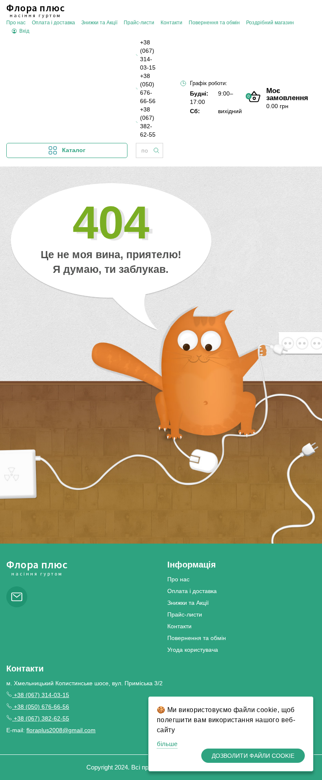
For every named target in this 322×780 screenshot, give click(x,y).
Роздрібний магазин (270, 23)
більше (167, 743)
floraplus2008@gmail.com (61, 730)
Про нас (16, 23)
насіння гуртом (35, 10)
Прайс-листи (139, 23)
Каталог (74, 150)
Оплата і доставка (53, 23)
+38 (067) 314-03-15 (148, 55)
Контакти (171, 23)
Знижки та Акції (99, 23)
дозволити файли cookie (253, 755)
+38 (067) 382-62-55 (148, 122)
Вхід (24, 31)
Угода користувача (192, 649)
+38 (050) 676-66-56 (148, 88)
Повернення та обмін (214, 23)
